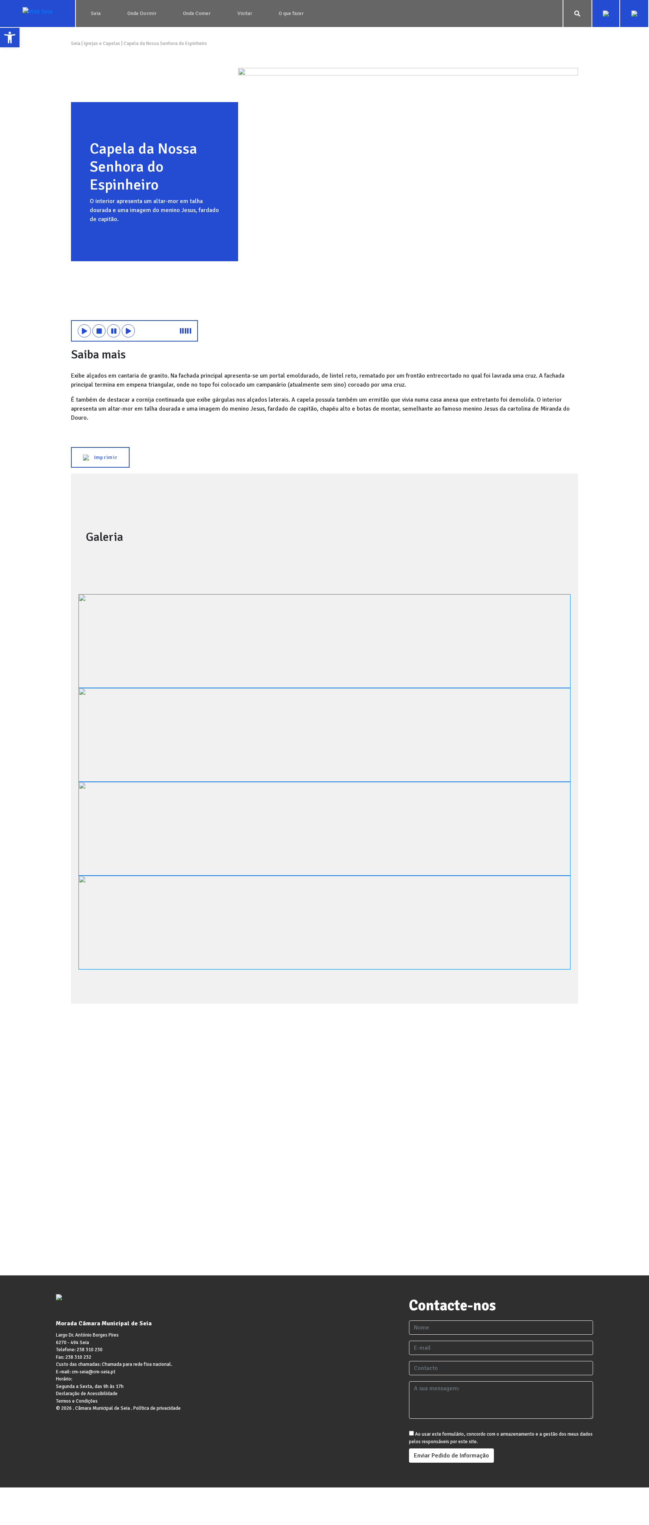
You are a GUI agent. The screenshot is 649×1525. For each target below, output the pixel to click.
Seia (76, 44)
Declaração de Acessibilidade (87, 1394)
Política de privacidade (157, 1408)
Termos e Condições (77, 1401)
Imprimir (103, 457)
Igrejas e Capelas (102, 44)
